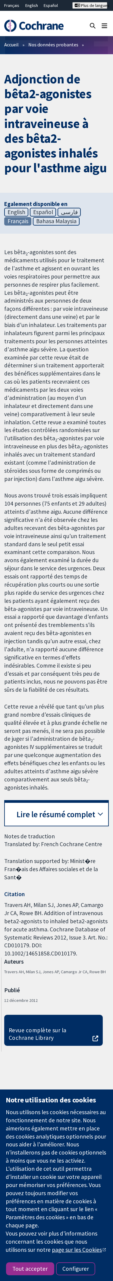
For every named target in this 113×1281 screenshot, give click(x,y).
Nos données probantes (53, 45)
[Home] (33, 26)
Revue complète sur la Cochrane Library (38, 1034)
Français (11, 5)
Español (51, 5)
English (31, 5)
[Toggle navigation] (104, 25)
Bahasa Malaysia (56, 221)
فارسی (69, 212)
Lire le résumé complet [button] (56, 814)
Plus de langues (93, 5)
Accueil (11, 45)
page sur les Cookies (77, 1249)
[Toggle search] (93, 25)
